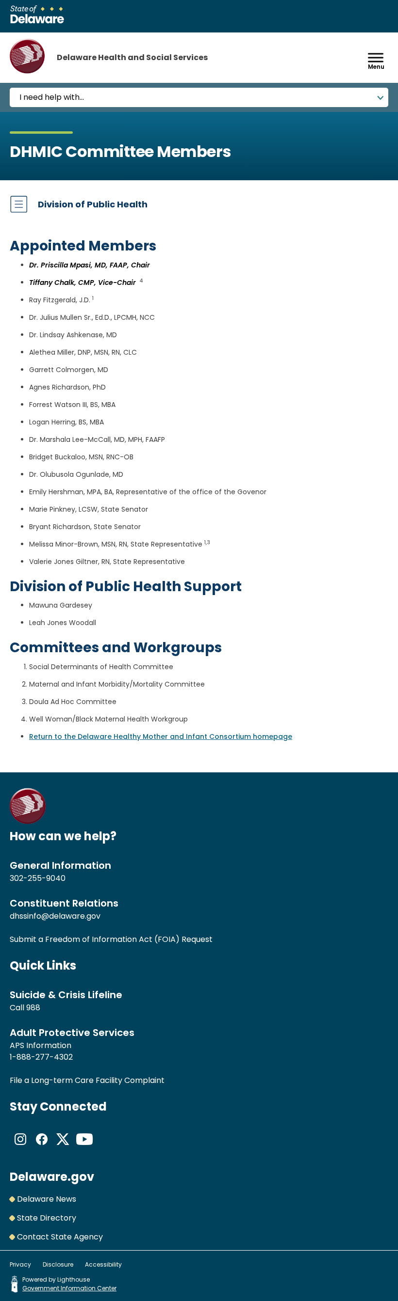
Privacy (20, 1264)
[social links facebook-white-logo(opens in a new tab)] (41, 1147)
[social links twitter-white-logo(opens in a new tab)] (63, 1147)
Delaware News (46, 1199)
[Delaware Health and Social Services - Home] (28, 821)
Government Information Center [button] (69, 1288)
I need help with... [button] (51, 97)
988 (33, 1007)
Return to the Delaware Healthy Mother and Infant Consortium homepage (160, 736)
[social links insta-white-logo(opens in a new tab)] (20, 1147)
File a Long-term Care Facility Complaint (87, 1080)
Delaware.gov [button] (52, 1177)
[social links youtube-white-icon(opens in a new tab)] (84, 1147)
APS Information (40, 1045)
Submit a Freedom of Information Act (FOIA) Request (111, 939)
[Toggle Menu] (375, 57)
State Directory (46, 1217)
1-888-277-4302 (41, 1057)
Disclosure (58, 1264)
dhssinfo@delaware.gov (55, 916)
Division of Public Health (93, 204)
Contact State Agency (60, 1236)
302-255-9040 (38, 878)
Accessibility (103, 1264)
